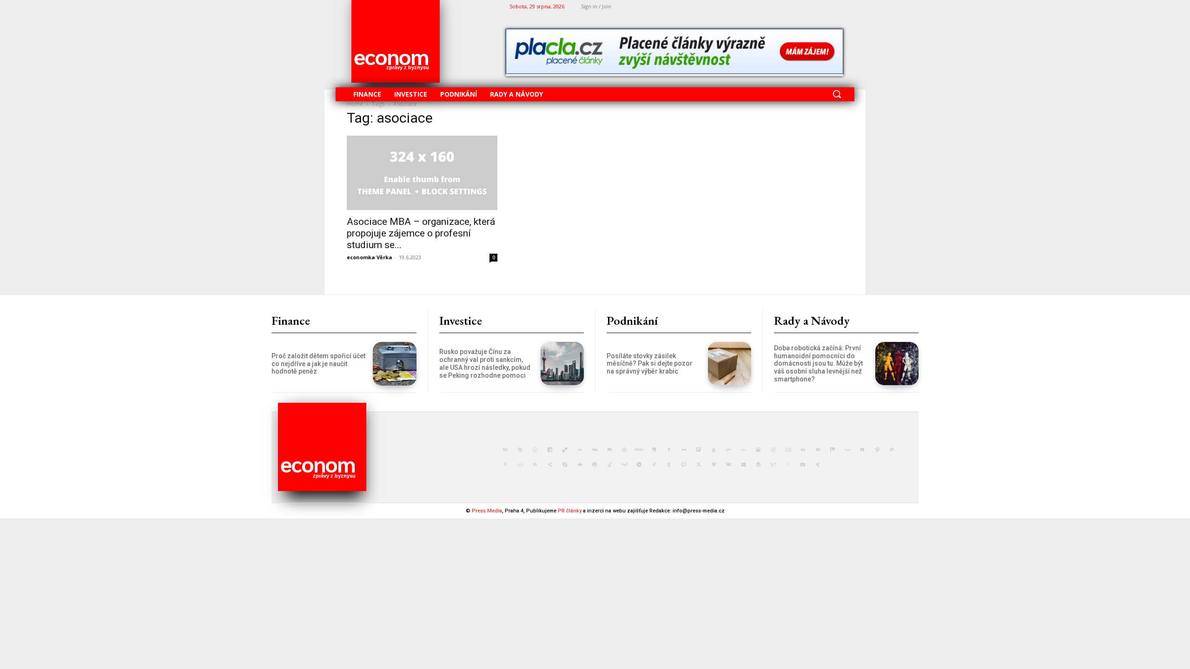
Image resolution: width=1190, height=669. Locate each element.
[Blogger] (520, 450)
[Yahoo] (773, 465)
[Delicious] (565, 450)
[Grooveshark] (758, 450)
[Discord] (609, 450)
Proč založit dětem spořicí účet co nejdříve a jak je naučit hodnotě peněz (318, 363)
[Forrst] (714, 450)
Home (355, 104)
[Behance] (505, 450)
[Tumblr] (669, 465)
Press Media (487, 511)
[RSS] (535, 465)
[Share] (550, 465)
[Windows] (743, 465)
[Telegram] (639, 465)
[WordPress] (758, 465)
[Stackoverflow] (609, 465)
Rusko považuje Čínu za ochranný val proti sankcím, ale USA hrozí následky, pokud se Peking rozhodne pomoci (484, 363)
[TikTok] (654, 465)
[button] (836, 93)
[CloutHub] (535, 450)
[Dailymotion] (550, 450)
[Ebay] (639, 450)
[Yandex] (788, 465)
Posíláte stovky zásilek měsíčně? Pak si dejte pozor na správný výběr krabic (650, 363)
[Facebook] (669, 450)
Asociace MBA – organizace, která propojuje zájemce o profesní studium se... (421, 233)
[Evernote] (654, 450)
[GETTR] (743, 450)
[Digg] (595, 450)
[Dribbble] (624, 450)
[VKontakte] (728, 465)
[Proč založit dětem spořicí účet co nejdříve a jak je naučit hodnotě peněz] (394, 364)
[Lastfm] (788, 450)
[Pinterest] (505, 465)
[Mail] (818, 450)
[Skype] (565, 465)
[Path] (877, 450)
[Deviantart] (580, 450)
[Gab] (728, 450)
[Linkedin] (803, 450)
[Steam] (624, 465)
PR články (570, 511)
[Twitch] (684, 465)
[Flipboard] (699, 450)
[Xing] (818, 465)
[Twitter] (699, 465)
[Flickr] (684, 450)
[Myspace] (847, 450)
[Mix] (833, 450)
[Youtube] (803, 465)
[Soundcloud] (580, 465)
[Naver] (862, 450)
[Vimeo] (714, 465)
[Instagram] (773, 450)
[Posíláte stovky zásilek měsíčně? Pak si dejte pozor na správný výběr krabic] (729, 363)
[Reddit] (520, 465)
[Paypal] (892, 450)
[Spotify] (595, 465)
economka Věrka (369, 257)
